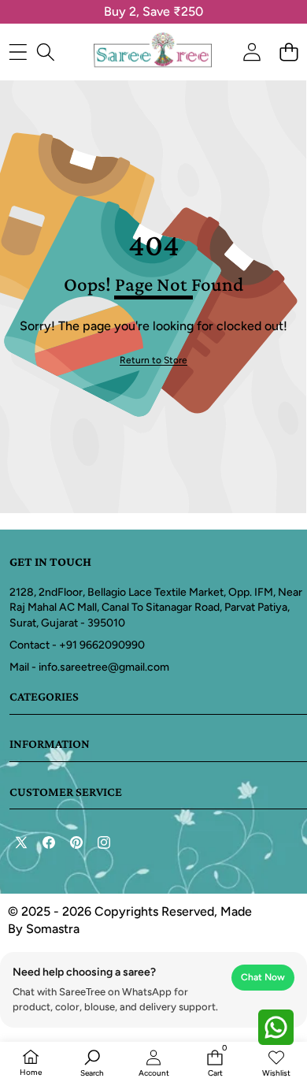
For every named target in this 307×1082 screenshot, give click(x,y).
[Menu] (17, 52)
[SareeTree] (152, 52)
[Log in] (251, 52)
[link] (153, 360)
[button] (288, 52)
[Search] (45, 52)
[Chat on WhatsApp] (275, 1026)
